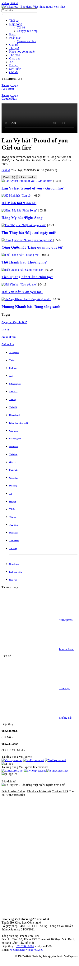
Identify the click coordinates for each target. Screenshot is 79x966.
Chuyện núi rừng (27, 31)
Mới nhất (13, 533)
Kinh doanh (14, 415)
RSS (65, 791)
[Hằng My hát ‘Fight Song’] (20, 210)
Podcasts (13, 368)
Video (5, 3)
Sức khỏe (15, 68)
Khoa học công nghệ (22, 51)
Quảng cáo (65, 717)
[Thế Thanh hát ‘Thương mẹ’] (21, 254)
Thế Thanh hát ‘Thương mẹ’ (24, 262)
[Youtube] (30, 883)
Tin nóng (13, 548)
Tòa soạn (64, 688)
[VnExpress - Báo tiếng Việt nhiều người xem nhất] (33, 6)
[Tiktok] (30, 912)
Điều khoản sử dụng (14, 791)
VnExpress (65, 619)
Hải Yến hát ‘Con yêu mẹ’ (22, 292)
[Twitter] (30, 853)
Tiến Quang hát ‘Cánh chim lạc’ (27, 277)
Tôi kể (21, 27)
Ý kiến (12, 509)
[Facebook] (30, 824)
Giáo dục (14, 58)
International (66, 649)
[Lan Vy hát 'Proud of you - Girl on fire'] (27, 180)
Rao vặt (13, 580)
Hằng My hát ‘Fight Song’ (23, 218)
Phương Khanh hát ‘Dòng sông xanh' (31, 307)
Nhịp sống (15, 24)
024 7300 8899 (25, 946)
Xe (11, 61)
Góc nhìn (13, 431)
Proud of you (9, 336)
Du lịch (13, 65)
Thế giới (14, 48)
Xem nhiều (14, 540)
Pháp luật (15, 37)
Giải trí (14, 3)
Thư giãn (13, 525)
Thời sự (14, 20)
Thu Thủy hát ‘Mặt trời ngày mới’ (29, 233)
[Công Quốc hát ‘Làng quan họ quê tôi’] (27, 240)
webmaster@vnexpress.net (26, 949)
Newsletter (14, 564)
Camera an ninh (26, 41)
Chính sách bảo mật (39, 791)
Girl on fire (8, 344)
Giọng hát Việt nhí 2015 (14, 322)
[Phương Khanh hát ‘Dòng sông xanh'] (26, 299)
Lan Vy (5, 329)
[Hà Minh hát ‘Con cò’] (17, 195)
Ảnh (11, 376)
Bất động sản (15, 438)
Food (12, 34)
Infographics (15, 384)
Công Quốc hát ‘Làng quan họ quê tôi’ (32, 247)
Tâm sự (12, 517)
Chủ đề (13, 72)
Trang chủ (14, 352)
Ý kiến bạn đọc (27, 177)
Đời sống (13, 486)
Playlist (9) (9, 177)
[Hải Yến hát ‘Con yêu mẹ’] (19, 284)
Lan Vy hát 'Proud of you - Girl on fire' (33, 188)
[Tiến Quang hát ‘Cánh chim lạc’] (23, 269)
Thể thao (14, 55)
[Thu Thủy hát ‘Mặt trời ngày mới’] (24, 225)
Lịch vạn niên (15, 572)
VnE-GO (13, 391)
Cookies (57, 791)
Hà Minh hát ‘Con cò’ (19, 203)
